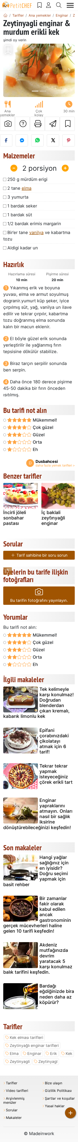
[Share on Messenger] (22, 140)
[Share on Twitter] (53, 140)
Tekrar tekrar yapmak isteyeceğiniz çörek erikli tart (56, 774)
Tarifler (11, 1083)
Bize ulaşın (53, 1083)
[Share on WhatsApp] (37, 140)
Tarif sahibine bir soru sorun (41, 555)
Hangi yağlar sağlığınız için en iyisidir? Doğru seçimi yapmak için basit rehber (36, 871)
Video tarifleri (17, 1091)
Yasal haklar (55, 1106)
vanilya (36, 232)
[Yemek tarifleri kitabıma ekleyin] (67, 124)
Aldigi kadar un (22, 247)
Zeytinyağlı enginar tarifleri (34, 1045)
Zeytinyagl (47, 1061)
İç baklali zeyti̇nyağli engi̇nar (53, 518)
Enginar (34, 1053)
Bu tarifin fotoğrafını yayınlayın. (39, 600)
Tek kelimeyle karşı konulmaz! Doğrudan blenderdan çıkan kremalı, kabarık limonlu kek (38, 702)
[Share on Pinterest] (68, 140)
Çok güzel (42, 427)
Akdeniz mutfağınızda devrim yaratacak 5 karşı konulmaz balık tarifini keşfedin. (37, 958)
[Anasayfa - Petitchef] (5, 15)
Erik (53, 1053)
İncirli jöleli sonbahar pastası (14, 518)
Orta (37, 442)
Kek (69, 1053)
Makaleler (14, 1118)
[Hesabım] (48, 5)
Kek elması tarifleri (26, 1037)
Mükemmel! (44, 420)
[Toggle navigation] (70, 5)
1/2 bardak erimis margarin (34, 223)
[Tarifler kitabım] (40, 5)
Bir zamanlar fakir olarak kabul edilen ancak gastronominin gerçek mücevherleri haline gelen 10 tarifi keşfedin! (37, 915)
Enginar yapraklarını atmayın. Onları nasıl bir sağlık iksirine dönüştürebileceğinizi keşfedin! (37, 814)
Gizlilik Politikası (58, 1091)
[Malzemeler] (7, 571)
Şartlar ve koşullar (60, 1098)
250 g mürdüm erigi (27, 179)
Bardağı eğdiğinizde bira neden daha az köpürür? (56, 994)
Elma (14, 1053)
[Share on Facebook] (6, 140)
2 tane (19, 188)
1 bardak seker (22, 206)
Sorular (12, 1110)
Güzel (38, 434)
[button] (8, 70)
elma (26, 188)
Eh (35, 449)
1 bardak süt (19, 214)
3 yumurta (17, 197)
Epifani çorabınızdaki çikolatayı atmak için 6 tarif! (54, 741)
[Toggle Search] (59, 5)
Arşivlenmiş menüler (13, 1100)
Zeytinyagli (20, 1061)
